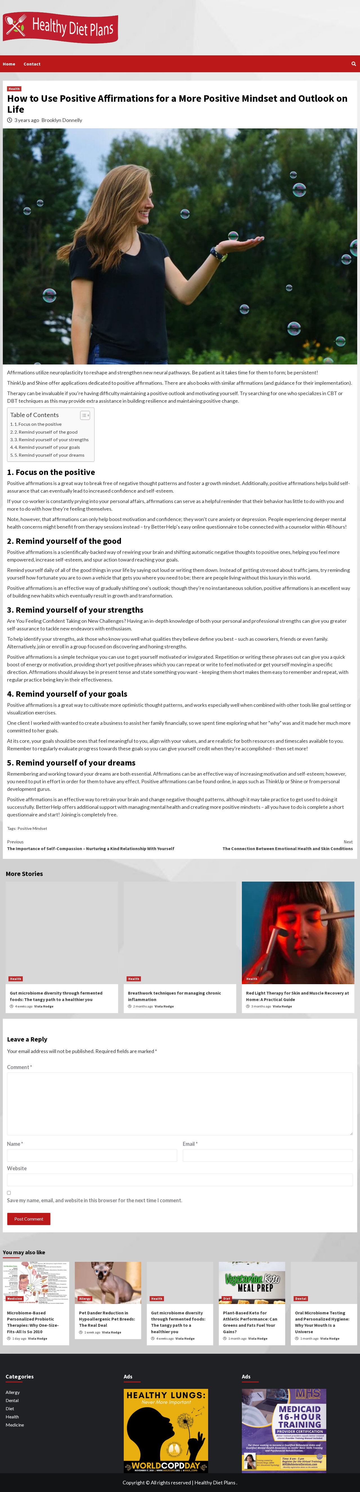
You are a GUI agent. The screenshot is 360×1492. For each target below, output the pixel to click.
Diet (226, 1298)
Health (14, 89)
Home (9, 64)
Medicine (14, 1298)
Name (15, 1144)
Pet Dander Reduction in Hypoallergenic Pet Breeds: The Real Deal (107, 1319)
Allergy (85, 1298)
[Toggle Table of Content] (82, 415)
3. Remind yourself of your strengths (51, 439)
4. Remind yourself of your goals (47, 447)
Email (190, 1144)
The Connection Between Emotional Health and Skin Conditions (287, 845)
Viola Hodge (43, 1006)
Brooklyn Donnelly (61, 120)
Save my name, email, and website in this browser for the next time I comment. (94, 1200)
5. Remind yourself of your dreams (49, 455)
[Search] (353, 63)
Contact (32, 64)
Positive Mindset (32, 828)
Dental (300, 1298)
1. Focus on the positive (38, 424)
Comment (19, 1067)
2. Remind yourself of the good (46, 431)
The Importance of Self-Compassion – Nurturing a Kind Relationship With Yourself (90, 845)
